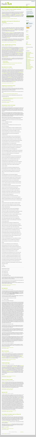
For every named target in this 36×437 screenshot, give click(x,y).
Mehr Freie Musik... (5, 351)
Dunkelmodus (33, 1)
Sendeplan (29, 64)
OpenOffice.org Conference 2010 (10, 32)
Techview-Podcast (30, 66)
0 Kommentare (11, 18)
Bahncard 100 (4, 392)
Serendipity (5, 433)
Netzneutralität (10, 77)
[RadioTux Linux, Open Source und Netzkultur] (2, 3)
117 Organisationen (14, 366)
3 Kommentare (8, 347)
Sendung (29, 65)
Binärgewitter (29, 52)
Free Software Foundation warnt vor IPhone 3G (11, 414)
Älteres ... (27, 39)
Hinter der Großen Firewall (7, 379)
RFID (20, 398)
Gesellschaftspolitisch (4, 18)
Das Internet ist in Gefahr (7, 67)
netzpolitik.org (14, 81)
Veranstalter (8, 37)
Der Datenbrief (5, 288)
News (7, 18)
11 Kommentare (10, 410)
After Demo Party (5, 369)
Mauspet (29, 56)
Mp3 (20, 15)
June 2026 (27, 37)
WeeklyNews (8, 102)
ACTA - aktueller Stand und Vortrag (9, 44)
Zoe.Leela (10, 14)
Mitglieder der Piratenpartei (20, 52)
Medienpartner (15, 40)
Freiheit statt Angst (5, 362)
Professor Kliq (3, 14)
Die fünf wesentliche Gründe (5, 421)
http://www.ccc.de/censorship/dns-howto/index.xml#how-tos (10, 93)
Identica (16, 18)
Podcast (9, 285)
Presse (29, 63)
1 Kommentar (8, 388)
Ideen (9, 72)
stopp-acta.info (6, 56)
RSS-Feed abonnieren (30, 16)
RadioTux (6, 10)
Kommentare (29, 44)
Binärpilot (21, 13)
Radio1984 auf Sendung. (10, 371)
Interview (7, 285)
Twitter (14, 18)
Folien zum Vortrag (5, 61)
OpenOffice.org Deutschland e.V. (10, 29)
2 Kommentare (8, 101)
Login (26, 48)
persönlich (8, 284)
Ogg (15, 15)
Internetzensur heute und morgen (8, 105)
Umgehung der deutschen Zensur (8, 85)
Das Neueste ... (28, 38)
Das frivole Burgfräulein (18, 14)
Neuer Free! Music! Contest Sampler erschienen (11, 9)
